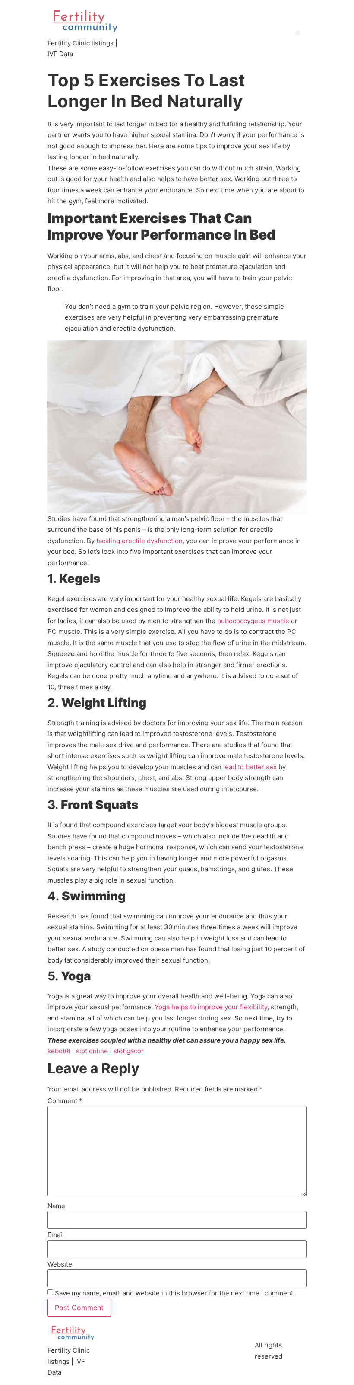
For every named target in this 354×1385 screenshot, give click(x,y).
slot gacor (129, 1051)
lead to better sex (250, 767)
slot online (92, 1051)
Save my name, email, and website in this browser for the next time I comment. (175, 1293)
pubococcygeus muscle (253, 621)
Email (55, 1234)
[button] (297, 33)
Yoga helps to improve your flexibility (211, 1007)
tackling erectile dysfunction (139, 541)
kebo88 (58, 1051)
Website (59, 1264)
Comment (64, 1100)
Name (56, 1206)
